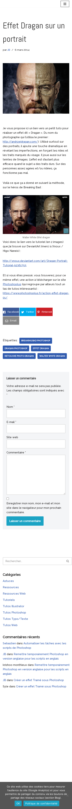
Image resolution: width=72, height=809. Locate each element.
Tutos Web (10, 625)
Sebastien (9, 643)
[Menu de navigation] (65, 4)
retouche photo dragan (19, 356)
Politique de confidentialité (41, 803)
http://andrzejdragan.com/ (20, 141)
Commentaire (16, 452)
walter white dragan (52, 356)
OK (18, 803)
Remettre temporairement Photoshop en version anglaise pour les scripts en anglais (36, 669)
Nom (10, 406)
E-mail (11, 422)
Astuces (8, 581)
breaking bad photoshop (35, 340)
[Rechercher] (68, 561)
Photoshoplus (12, 284)
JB (8, 49)
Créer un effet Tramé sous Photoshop (39, 680)
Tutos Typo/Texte (15, 619)
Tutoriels (9, 600)
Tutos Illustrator (13, 606)
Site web (12, 437)
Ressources (11, 587)
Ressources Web (14, 593)
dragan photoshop (16, 348)
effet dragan (41, 348)
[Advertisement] (36, 732)
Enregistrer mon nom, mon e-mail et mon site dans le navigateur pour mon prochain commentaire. (33, 508)
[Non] (67, 795)
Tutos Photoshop (14, 612)
